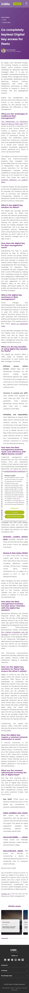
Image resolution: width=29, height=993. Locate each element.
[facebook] (19, 960)
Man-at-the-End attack (13, 851)
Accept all (14, 512)
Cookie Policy (18, 500)
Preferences (14, 508)
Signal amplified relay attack (15, 813)
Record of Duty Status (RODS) (15, 553)
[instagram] (12, 960)
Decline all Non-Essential (15, 516)
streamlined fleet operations (14, 471)
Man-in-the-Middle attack (15, 837)
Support (12, 987)
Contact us (5, 894)
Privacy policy (15, 990)
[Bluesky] (23, 960)
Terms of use (24, 987)
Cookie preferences (6, 987)
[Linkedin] (5, 960)
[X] (9, 960)
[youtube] (16, 960)
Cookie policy (18, 987)
